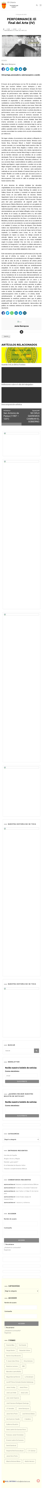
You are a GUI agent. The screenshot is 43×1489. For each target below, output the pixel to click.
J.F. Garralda (10, 1408)
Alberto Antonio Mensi (13, 1461)
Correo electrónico (12, 1071)
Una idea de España (10, 1155)
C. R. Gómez (31, 1451)
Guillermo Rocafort (12, 1424)
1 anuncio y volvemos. (23, 1202)
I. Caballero (27, 1419)
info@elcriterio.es (23, 1481)
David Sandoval (11, 1445)
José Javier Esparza (12, 1398)
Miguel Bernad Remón (13, 1377)
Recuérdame (10, 1244)
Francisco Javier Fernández (15, 1435)
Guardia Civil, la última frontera (13, 365)
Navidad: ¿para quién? (11, 1162)
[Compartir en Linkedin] (16, 69)
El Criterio (12, 2)
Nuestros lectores (12, 1366)
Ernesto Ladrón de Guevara (15, 1440)
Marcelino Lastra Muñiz (13, 1371)
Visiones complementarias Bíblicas (15, 1169)
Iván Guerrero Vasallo (13, 1419)
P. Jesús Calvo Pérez (12, 1361)
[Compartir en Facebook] (3, 69)
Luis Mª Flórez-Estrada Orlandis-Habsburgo (19, 1382)
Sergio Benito (10, 1350)
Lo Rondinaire (29, 1377)
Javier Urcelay (10, 1387)
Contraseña (8, 1228)
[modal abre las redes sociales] (24, 69)
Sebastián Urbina (24, 1350)
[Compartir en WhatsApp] (12, 69)
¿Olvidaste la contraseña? (12, 1247)
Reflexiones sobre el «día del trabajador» (17, 384)
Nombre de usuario (10, 1219)
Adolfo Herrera (29, 1461)
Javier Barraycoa (9, 64)
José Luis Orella (11, 1393)
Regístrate (7, 1250)
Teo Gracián (22, 1345)
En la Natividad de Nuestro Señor (15, 1165)
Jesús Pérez (24, 1387)
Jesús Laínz (24, 1393)
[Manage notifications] (38, 1480)
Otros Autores (28, 1361)
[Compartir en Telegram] (20, 69)
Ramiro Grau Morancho (13, 1356)
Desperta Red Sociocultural (14, 1451)
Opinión (4, 60)
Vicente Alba (10, 1345)
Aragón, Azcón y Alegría (12, 1159)
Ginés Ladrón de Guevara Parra (16, 1429)
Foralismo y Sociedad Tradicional (26, 1188)
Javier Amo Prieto (12, 1414)
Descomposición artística (12, 404)
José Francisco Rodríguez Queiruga (17, 1403)
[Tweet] (7, 69)
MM (23, 1366)
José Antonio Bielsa (28, 1414)
